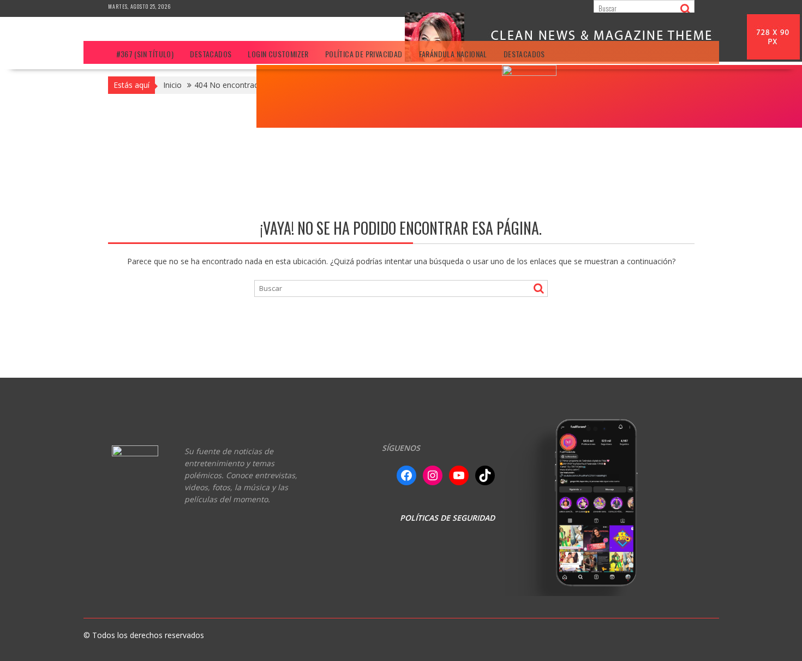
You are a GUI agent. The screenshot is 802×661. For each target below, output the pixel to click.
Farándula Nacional (453, 53)
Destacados (210, 53)
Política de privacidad (364, 53)
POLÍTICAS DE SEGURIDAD (447, 518)
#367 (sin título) (145, 53)
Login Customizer (278, 53)
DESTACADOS (524, 53)
